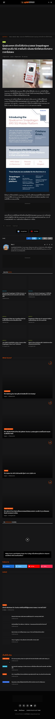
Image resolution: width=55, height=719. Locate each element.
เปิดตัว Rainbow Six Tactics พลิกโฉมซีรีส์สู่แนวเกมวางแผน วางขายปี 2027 (24, 607)
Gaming (4, 605)
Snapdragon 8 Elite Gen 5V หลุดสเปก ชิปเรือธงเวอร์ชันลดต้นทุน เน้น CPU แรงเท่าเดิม (40, 319)
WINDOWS (4, 291)
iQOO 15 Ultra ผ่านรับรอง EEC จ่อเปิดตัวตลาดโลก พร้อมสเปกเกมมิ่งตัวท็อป (40, 343)
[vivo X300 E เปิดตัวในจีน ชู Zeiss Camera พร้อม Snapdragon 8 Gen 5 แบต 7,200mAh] (14, 332)
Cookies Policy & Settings (33, 710)
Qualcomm (8, 225)
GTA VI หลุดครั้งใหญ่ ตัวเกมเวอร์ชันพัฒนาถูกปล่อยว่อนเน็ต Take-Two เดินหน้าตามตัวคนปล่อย (31, 674)
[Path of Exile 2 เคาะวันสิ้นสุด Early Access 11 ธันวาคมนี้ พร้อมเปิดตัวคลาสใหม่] (6, 634)
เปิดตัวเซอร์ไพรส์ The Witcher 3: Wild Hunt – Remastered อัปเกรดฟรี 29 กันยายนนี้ (29, 624)
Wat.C (12, 244)
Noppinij (5, 396)
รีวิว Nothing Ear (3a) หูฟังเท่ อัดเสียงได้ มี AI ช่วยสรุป (19, 394)
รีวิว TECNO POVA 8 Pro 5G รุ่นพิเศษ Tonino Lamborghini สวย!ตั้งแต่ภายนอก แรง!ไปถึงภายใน (27, 432)
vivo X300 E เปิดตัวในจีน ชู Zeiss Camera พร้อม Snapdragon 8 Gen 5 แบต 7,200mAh (14, 343)
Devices (6, 470)
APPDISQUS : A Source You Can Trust (32, 714)
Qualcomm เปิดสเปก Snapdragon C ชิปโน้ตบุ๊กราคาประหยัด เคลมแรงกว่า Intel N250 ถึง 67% (39, 294)
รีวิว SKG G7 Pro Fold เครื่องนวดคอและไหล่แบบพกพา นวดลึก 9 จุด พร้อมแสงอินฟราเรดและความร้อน (26, 512)
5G (3, 225)
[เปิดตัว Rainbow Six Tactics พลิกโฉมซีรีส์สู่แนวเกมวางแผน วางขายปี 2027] (27, 589)
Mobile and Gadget (9, 429)
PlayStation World (7, 682)
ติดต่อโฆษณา (22, 710)
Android (14, 36)
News (18, 36)
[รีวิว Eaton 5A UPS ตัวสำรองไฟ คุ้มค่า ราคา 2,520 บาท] (27, 459)
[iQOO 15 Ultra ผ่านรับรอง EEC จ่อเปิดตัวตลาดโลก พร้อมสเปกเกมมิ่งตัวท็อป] (40, 332)
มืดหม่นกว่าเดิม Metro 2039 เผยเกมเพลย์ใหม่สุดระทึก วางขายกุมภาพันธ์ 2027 (28, 616)
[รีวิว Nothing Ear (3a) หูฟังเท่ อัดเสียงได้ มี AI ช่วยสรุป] (27, 379)
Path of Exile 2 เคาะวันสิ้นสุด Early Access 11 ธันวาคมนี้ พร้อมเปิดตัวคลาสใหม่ (28, 632)
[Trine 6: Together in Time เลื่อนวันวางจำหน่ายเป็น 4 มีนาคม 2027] (6, 641)
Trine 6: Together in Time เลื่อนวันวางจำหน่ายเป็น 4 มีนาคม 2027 (25, 640)
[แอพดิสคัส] (27, 2)
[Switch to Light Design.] (49, 2)
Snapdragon (15, 225)
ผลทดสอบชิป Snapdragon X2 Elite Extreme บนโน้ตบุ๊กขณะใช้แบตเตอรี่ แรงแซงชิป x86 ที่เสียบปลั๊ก (14, 294)
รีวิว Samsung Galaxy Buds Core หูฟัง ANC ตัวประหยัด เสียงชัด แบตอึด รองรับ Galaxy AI (30, 658)
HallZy (5, 609)
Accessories (7, 391)
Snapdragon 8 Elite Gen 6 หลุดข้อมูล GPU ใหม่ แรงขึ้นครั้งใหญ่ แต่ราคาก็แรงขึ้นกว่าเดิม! (13, 319)
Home (10, 36)
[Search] (51, 2)
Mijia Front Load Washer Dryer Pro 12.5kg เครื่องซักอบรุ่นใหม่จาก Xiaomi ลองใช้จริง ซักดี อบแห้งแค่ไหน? (27, 554)
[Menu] (4, 2)
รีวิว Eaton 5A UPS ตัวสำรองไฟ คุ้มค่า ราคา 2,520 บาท (20, 473)
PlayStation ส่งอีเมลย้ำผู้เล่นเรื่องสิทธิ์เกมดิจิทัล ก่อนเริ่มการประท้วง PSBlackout (28, 682)
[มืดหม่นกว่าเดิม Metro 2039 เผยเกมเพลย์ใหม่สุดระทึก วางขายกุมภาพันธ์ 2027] (6, 618)
